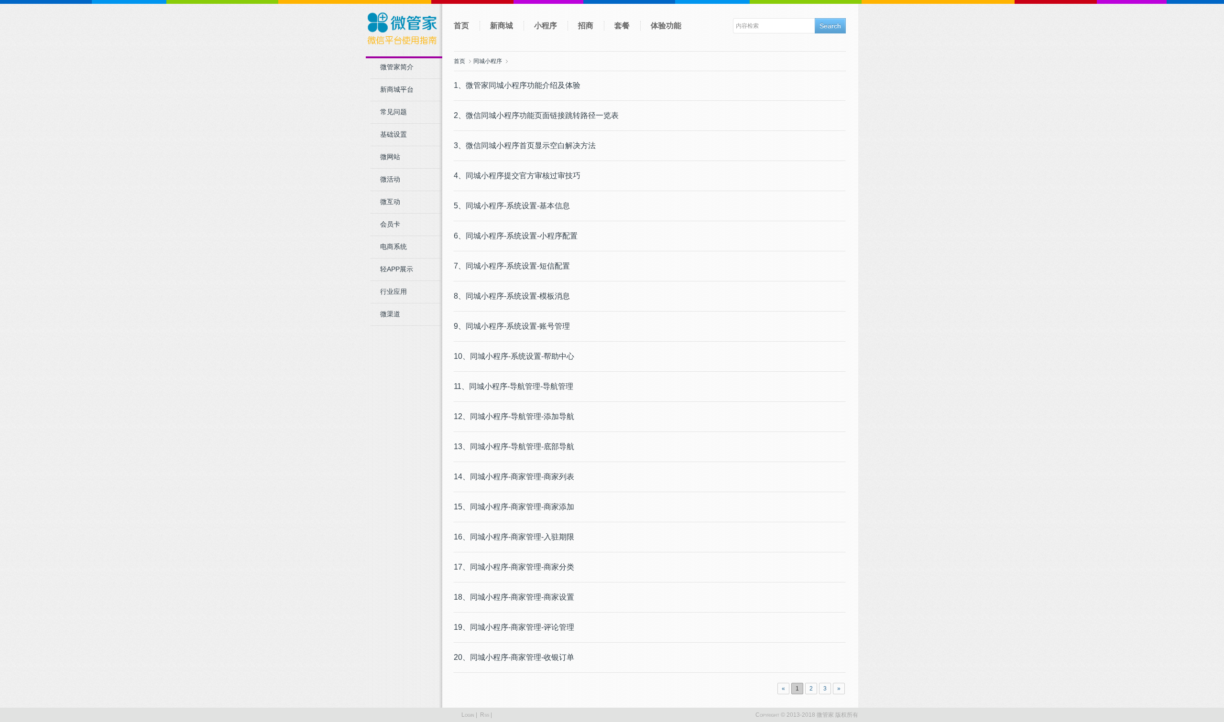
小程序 (545, 26)
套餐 (622, 26)
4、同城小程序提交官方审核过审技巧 (517, 176)
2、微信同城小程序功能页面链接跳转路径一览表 (536, 115)
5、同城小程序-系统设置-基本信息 (512, 206)
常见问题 (393, 112)
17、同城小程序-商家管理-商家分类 (514, 567)
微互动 (390, 201)
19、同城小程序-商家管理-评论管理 (514, 627)
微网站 (390, 157)
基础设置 (393, 134)
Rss (484, 714)
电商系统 (393, 246)
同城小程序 (487, 61)
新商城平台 (397, 89)
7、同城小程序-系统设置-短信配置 (512, 266)
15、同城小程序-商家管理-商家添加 (514, 507)
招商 (585, 26)
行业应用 (393, 291)
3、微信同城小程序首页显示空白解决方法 (525, 145)
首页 (461, 26)
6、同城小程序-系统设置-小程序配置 (516, 236)
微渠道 (390, 314)
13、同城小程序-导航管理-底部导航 (514, 446)
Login (467, 714)
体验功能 (666, 26)
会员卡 (390, 224)
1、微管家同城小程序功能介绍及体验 (517, 85)
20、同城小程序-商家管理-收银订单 (514, 657)
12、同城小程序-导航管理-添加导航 (514, 416)
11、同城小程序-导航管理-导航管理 (513, 386)
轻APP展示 (396, 269)
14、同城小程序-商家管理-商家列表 (514, 477)
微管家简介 (397, 67)
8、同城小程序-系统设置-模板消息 (512, 296)
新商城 (501, 26)
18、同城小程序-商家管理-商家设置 (514, 597)
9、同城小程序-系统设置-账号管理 (512, 326)
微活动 (390, 179)
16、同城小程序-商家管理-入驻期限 (514, 537)
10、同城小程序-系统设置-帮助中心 (514, 356)
